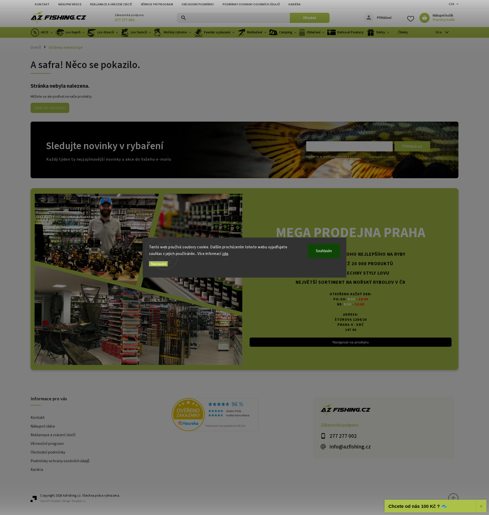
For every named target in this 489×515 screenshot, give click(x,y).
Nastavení (158, 264)
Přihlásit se (412, 146)
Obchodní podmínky (198, 4)
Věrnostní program (157, 4)
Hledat (309, 18)
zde (225, 253)
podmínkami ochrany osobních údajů (372, 156)
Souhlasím (324, 251)
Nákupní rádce (70, 4)
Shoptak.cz (79, 501)
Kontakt (42, 4)
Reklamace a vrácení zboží (111, 4)
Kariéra (295, 4)
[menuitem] (42, 32)
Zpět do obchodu (49, 108)
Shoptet (55, 501)
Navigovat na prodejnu (350, 342)
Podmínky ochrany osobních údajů (251, 4)
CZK (452, 4)
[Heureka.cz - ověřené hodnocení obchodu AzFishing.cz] (242, 415)
